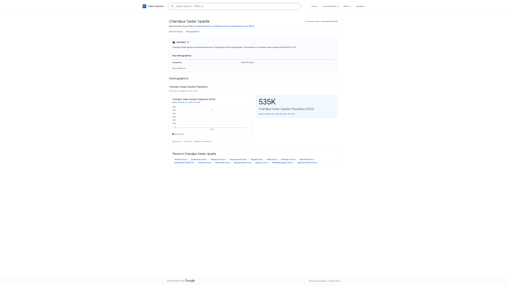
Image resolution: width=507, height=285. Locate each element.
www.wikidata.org (179, 68)
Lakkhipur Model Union (307, 162)
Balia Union (272, 159)
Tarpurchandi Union (238, 159)
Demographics (192, 31)
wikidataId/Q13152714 (183, 162)
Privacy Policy (334, 281)
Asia (246, 26)
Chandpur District (204, 26)
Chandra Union (204, 162)
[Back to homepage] (144, 6)
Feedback (360, 6)
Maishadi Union (306, 159)
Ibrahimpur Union (199, 159)
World (251, 26)
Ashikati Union (180, 159)
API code (188, 141)
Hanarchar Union (222, 162)
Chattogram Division (222, 26)
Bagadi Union (257, 159)
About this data (194, 102)
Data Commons (156, 6)
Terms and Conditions (318, 281)
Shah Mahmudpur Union (282, 162)
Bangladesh (238, 26)
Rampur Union (261, 162)
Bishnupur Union (288, 159)
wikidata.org (182, 102)
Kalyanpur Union (218, 159)
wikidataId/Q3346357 (329, 21)
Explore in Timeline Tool (203, 141)
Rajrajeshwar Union (242, 162)
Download (178, 141)
